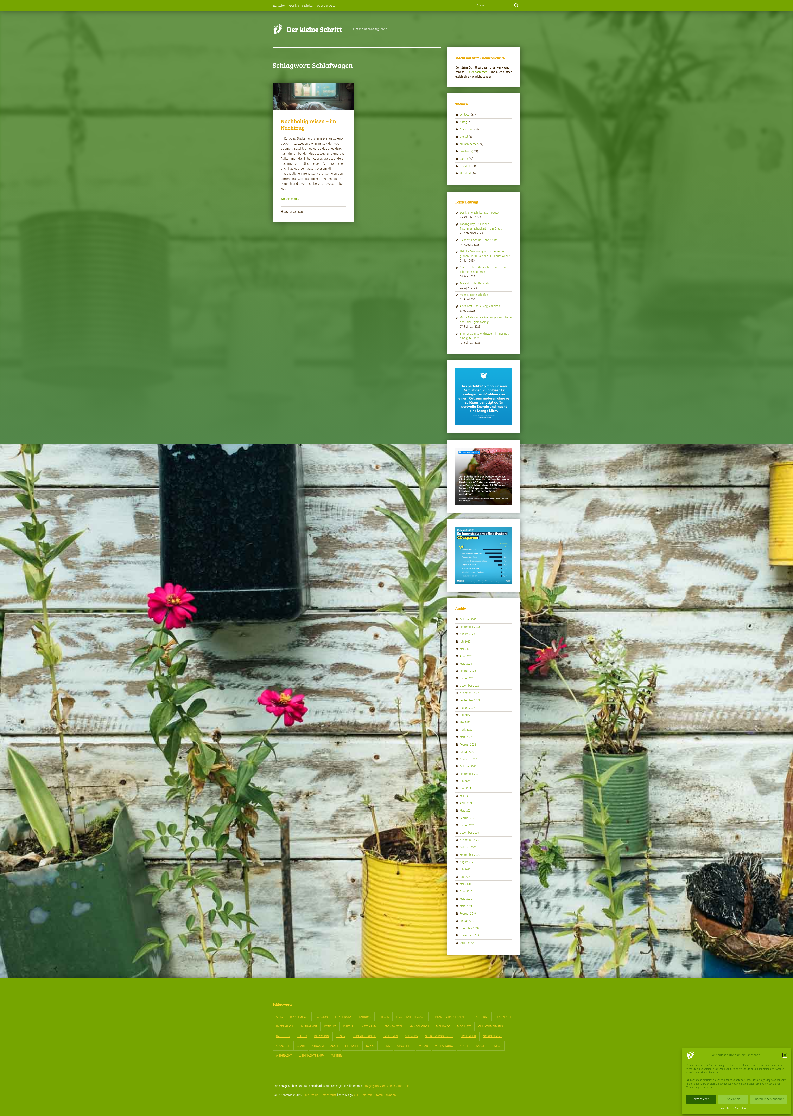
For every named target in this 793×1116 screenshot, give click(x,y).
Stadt (301, 1046)
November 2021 (469, 759)
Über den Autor (326, 5)
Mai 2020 (465, 884)
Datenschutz (328, 1095)
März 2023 (466, 663)
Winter (336, 1055)
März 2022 (466, 737)
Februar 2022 (468, 744)
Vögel (464, 1046)
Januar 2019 (467, 921)
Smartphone (492, 1036)
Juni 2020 (465, 876)
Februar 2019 (468, 913)
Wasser (481, 1046)
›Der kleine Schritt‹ (301, 5)
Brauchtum (467, 129)
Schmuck (411, 1036)
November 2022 (469, 693)
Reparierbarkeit (364, 1036)
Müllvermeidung (490, 1026)
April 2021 (466, 803)
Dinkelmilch (299, 1017)
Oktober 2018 (468, 943)
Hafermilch (284, 1026)
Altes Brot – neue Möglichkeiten (480, 306)
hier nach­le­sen (478, 72)
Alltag (463, 122)
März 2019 (466, 906)
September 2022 (470, 700)
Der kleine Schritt (314, 29)
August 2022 (467, 707)
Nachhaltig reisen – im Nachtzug (308, 124)
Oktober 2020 (468, 847)
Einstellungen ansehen (769, 1099)
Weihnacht (284, 1055)
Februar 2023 (468, 671)
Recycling (321, 1036)
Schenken (390, 1036)
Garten (464, 159)
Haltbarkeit (308, 1026)
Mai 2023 (465, 649)
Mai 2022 (465, 722)
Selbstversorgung (439, 1036)
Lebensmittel (392, 1026)
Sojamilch (283, 1046)
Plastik (302, 1036)
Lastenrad (368, 1026)
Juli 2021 (465, 781)
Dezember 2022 (469, 685)
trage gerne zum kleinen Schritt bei (387, 1086)
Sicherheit (468, 1036)
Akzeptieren (701, 1099)
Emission (321, 1017)
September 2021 (470, 774)
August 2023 (467, 634)
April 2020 (466, 891)
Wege (497, 1046)
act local (465, 114)
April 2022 (466, 729)
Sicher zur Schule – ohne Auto (479, 240)
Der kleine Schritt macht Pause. (479, 212)
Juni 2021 (465, 788)
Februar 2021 (468, 818)
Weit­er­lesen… (290, 199)
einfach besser (469, 144)
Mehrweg (443, 1026)
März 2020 (466, 899)
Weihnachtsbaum (311, 1055)
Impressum (311, 1095)
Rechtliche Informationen (734, 1108)
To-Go (370, 1046)
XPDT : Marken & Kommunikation (375, 1095)
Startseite (279, 5)
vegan (423, 1046)
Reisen (340, 1036)
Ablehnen (733, 1099)
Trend (385, 1046)
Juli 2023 (465, 641)
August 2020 (467, 862)
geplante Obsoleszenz (448, 1017)
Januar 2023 (467, 678)
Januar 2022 (467, 752)
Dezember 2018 (469, 928)
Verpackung (444, 1046)
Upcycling (404, 1046)
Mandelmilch (419, 1026)
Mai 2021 (465, 796)
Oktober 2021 (468, 766)
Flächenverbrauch (410, 1017)
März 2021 (466, 810)
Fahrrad (365, 1017)
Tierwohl (352, 1046)
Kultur (348, 1026)
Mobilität (465, 173)
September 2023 (470, 627)
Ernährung (466, 151)
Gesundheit (504, 1017)
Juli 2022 (465, 715)
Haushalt (465, 166)
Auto (279, 1017)
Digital (464, 136)
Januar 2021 (467, 825)
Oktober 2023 (468, 619)
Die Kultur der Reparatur (475, 283)
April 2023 (466, 656)
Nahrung (283, 1036)
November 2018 (469, 935)
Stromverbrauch (325, 1046)
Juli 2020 (465, 869)
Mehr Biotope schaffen (474, 295)
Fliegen (383, 1017)
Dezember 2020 (469, 832)
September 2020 (470, 854)
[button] (785, 1055)
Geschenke (480, 1017)
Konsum (330, 1026)
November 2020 (469, 840)
